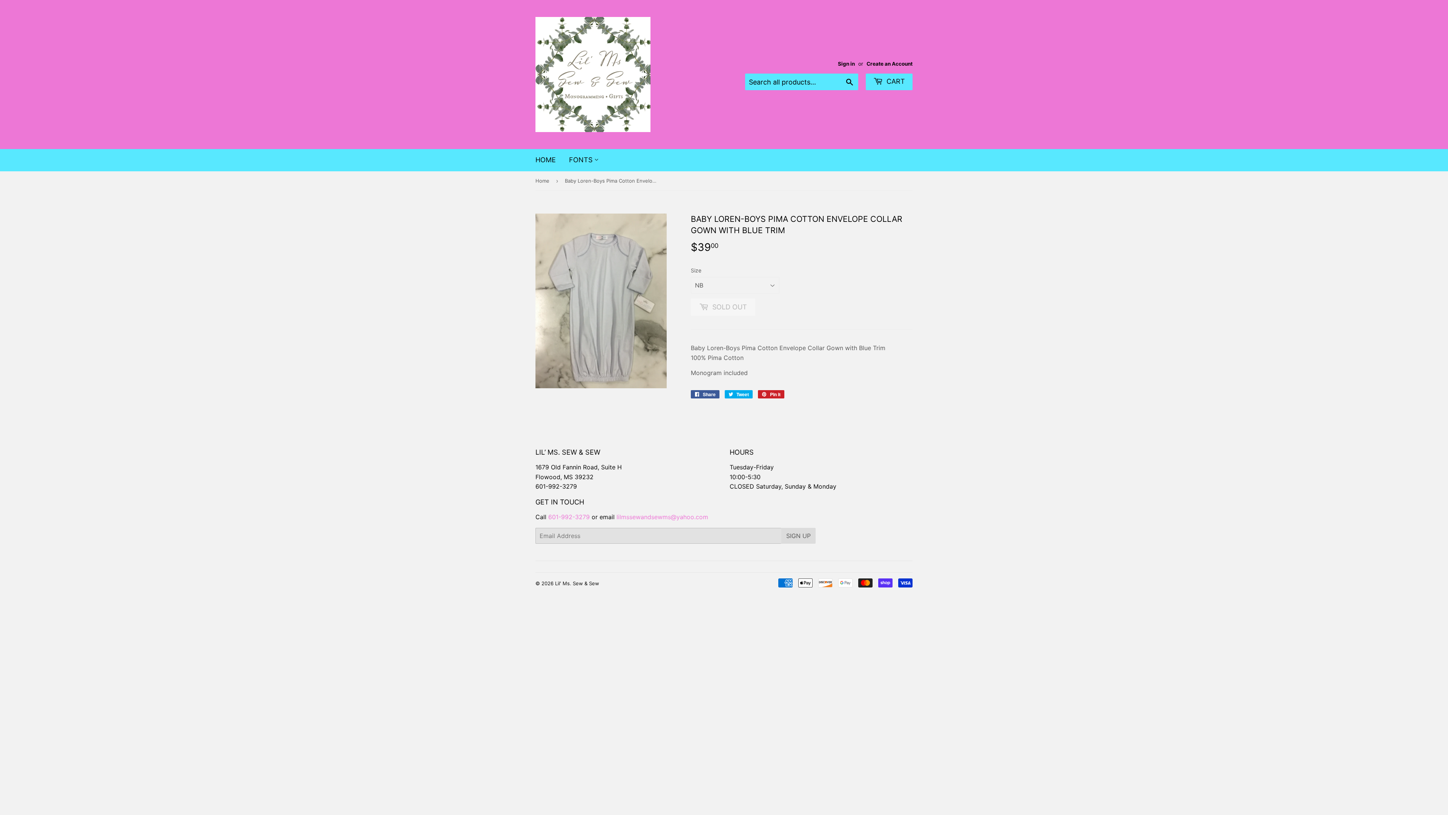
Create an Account (890, 64)
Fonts (581, 160)
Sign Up (798, 536)
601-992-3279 (556, 486)
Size (696, 270)
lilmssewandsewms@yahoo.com (662, 517)
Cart (895, 81)
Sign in (846, 64)
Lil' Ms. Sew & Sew (577, 583)
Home (545, 160)
